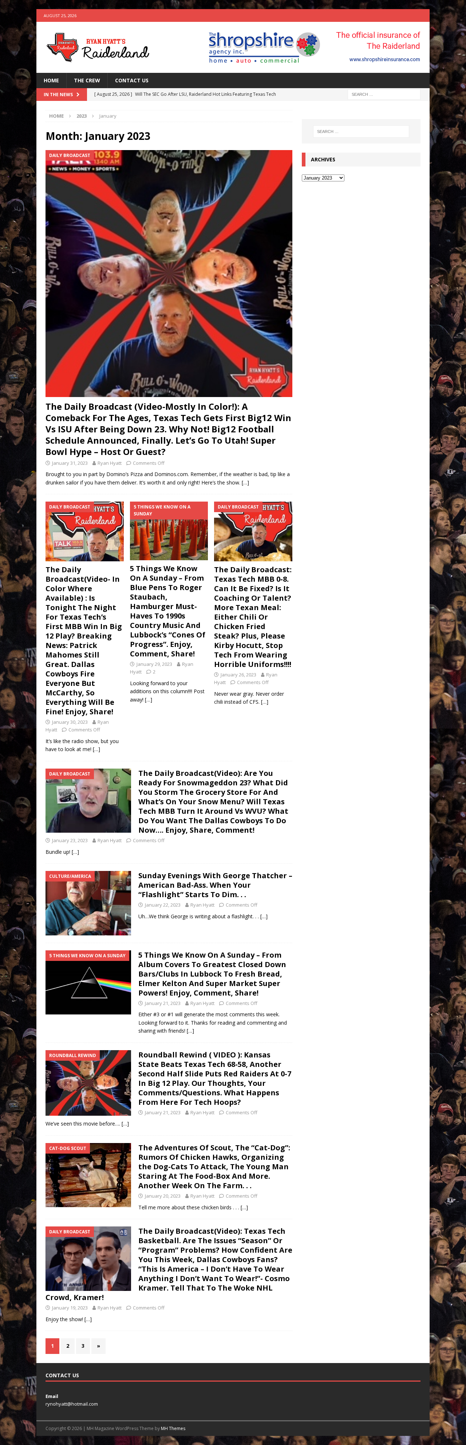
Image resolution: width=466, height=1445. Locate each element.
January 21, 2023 (163, 1003)
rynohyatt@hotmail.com (72, 1404)
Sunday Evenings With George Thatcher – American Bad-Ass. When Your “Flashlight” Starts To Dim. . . (215, 885)
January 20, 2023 (163, 1196)
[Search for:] (384, 94)
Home (51, 80)
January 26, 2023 (238, 674)
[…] (245, 482)
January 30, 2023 (70, 722)
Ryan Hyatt (110, 463)
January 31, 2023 (70, 463)
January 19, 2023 (70, 1307)
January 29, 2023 (154, 664)
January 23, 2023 (70, 840)
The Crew (87, 80)
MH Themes (173, 1428)
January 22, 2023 (163, 905)
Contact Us (132, 80)
